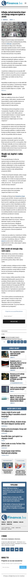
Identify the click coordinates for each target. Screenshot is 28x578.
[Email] (25, 341)
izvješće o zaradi (15, 337)
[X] (11, 341)
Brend (3, 440)
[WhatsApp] (18, 341)
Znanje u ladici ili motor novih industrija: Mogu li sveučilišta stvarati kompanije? (13, 414)
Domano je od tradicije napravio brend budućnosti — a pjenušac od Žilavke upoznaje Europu (18, 377)
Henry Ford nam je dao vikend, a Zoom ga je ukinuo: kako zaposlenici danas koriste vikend (18, 398)
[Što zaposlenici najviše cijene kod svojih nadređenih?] (5, 354)
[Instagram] (12, 549)
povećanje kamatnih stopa (8, 339)
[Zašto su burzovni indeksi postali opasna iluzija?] (5, 389)
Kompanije (4, 433)
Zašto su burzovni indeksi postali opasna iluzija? (18, 388)
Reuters (3, 90)
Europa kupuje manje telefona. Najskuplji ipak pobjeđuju (11, 452)
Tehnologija (5, 455)
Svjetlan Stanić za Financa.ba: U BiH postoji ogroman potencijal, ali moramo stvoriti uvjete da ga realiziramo (13, 499)
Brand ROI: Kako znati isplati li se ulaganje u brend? (11, 437)
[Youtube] (17, 549)
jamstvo (3, 241)
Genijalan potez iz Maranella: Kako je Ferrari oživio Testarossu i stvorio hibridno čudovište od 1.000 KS (18, 364)
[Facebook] (8, 341)
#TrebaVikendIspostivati (16, 383)
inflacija (8, 44)
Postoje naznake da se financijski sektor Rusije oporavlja (7, 471)
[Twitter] (21, 549)
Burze (12, 391)
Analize (12, 403)
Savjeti (12, 357)
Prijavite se (23, 567)
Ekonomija (4, 418)
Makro (11, 19)
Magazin (13, 370)
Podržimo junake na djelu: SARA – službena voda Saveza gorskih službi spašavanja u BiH (20, 472)
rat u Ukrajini (18, 339)
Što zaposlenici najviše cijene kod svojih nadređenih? (17, 353)
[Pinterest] (15, 341)
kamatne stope (20, 196)
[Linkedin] (21, 341)
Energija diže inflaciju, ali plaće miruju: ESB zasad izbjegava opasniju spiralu (13, 423)
